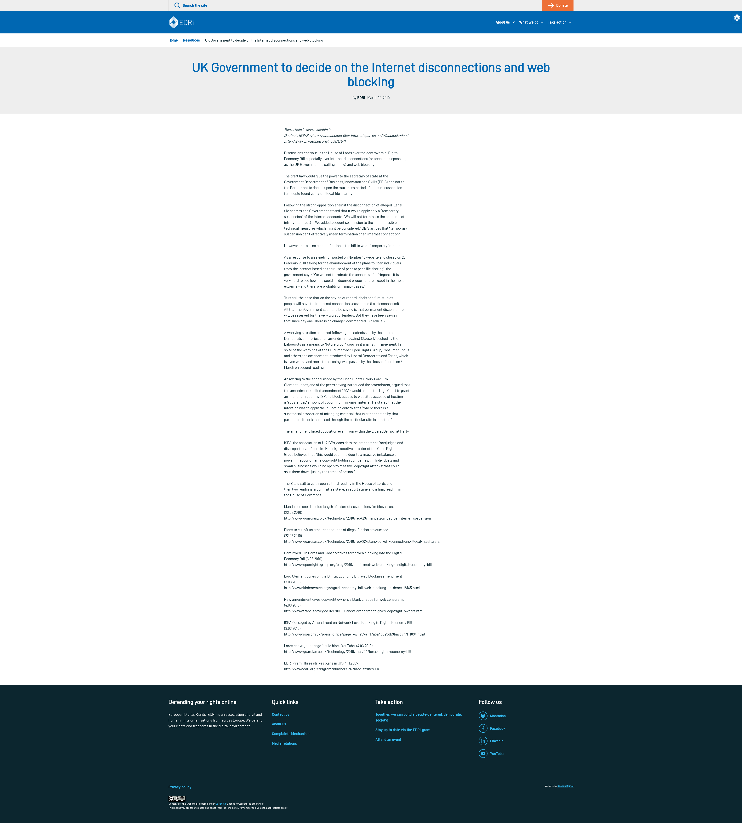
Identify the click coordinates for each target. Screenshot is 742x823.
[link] (737, 18)
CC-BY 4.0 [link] (220, 803)
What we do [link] (528, 22)
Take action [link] (557, 22)
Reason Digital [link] (565, 786)
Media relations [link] (284, 743)
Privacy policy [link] (179, 787)
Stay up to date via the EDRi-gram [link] (402, 730)
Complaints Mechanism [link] (291, 734)
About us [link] (503, 22)
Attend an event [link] (388, 739)
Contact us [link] (280, 714)
